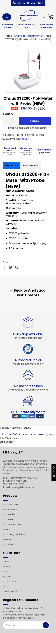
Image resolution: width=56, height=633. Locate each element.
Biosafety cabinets (14, 534)
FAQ (5, 571)
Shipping (13, 128)
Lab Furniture (10, 504)
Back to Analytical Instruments (30, 293)
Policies (7, 576)
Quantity (8, 114)
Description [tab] (11, 165)
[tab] (30, 165)
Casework (9, 519)
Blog (5, 586)
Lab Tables (9, 514)
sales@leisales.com (23, 487)
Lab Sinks (8, 544)
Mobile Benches (12, 524)
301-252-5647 (16, 484)
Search (7, 561)
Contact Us (9, 581)
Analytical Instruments (28, 36)
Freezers (8, 539)
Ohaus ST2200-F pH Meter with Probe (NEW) (27, 434)
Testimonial (10, 591)
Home (8, 36)
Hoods (7, 529)
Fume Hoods (10, 509)
